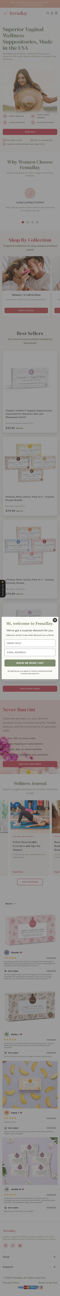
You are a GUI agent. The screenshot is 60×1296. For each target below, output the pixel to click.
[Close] (55, 620)
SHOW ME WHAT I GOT (30, 663)
